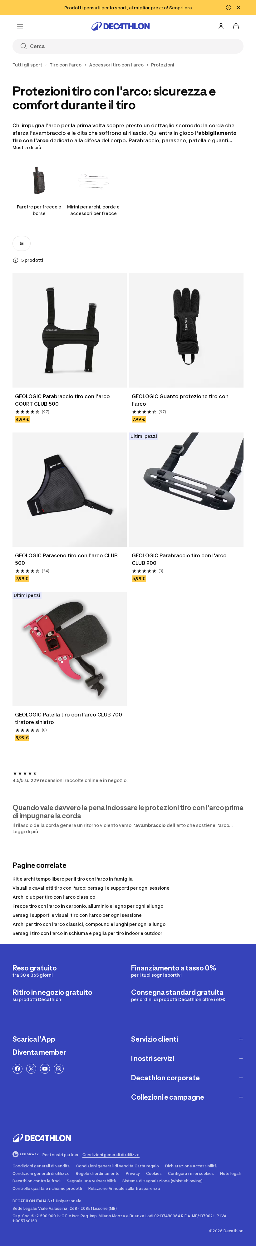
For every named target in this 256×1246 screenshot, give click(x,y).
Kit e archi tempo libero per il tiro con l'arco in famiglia (72, 879)
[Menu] (19, 26)
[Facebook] (17, 1069)
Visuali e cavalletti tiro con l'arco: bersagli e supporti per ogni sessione (91, 888)
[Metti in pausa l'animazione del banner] (229, 7)
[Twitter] (31, 1069)
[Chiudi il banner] (239, 7)
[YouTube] (45, 1069)
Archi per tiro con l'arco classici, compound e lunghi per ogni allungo (88, 924)
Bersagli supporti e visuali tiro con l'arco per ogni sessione (77, 915)
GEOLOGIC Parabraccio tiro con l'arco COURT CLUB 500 (63, 400)
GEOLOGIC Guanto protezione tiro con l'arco (181, 400)
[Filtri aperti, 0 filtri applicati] (21, 243)
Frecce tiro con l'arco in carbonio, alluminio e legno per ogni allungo (87, 906)
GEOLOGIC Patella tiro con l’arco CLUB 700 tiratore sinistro (69, 718)
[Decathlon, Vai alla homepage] (120, 26)
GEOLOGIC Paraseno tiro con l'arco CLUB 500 (67, 559)
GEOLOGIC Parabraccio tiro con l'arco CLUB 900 (180, 559)
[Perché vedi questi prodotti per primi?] (15, 260)
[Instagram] (59, 1069)
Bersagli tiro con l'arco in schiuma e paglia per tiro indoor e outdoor (87, 933)
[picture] (69, 330)
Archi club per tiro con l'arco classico (53, 897)
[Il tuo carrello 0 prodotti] (236, 26)
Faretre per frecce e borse (39, 210)
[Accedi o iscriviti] (221, 26)
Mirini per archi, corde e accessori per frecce (93, 210)
